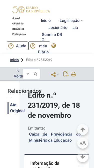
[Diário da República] (31, 10)
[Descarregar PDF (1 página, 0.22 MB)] (66, 74)
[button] (31, 10)
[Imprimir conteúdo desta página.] (73, 74)
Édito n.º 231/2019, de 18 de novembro (55, 105)
